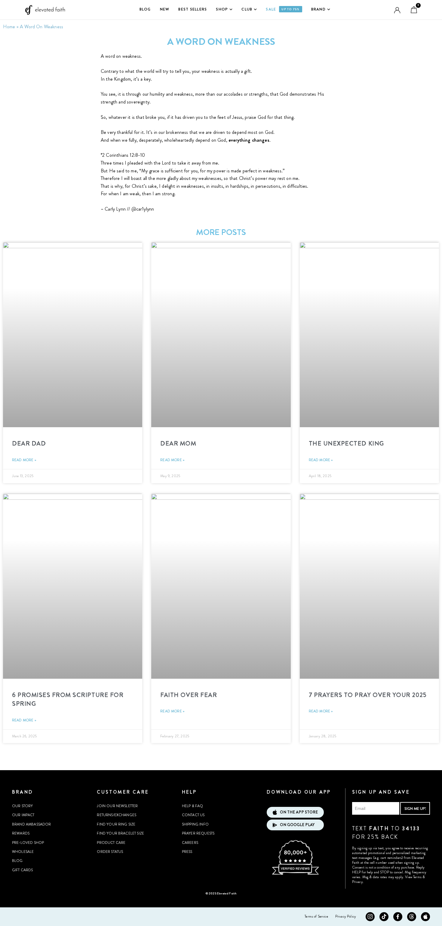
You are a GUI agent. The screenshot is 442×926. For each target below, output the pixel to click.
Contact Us (193, 815)
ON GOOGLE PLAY (297, 825)
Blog (17, 860)
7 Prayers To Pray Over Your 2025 (368, 694)
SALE (282, 9)
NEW (165, 9)
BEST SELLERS (192, 9)
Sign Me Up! (415, 808)
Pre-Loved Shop (28, 842)
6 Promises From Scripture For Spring (67, 699)
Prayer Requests (198, 833)
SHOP (222, 9)
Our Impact (23, 815)
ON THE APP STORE (299, 812)
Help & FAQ (192, 806)
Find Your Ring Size (116, 824)
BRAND (318, 9)
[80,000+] (295, 873)
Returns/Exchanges (116, 815)
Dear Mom (178, 443)
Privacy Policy (345, 916)
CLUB (246, 9)
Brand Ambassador (31, 824)
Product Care (111, 842)
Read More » (24, 460)
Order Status (110, 851)
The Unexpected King (346, 443)
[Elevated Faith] (44, 10)
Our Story (22, 806)
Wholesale (23, 851)
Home (9, 26)
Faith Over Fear (188, 694)
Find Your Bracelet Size (120, 833)
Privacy (357, 881)
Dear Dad (29, 443)
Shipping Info (195, 824)
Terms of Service (316, 916)
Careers (190, 842)
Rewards (20, 833)
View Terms (413, 877)
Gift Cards (22, 870)
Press (187, 851)
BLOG (145, 9)
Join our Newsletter (117, 806)
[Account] (397, 10)
